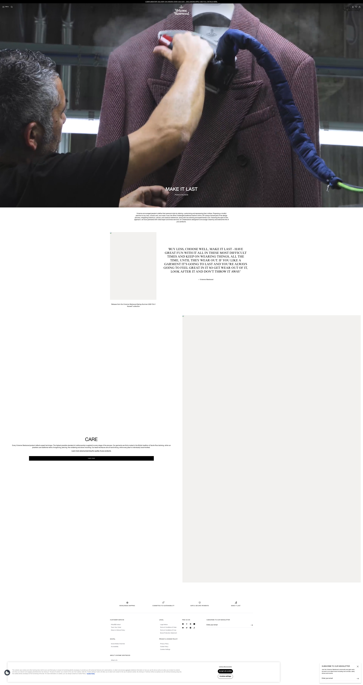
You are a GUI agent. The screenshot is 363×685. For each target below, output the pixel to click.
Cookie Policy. (91, 673)
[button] (7, 673)
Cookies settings (225, 676)
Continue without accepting (225, 666)
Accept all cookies (225, 671)
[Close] (358, 666)
